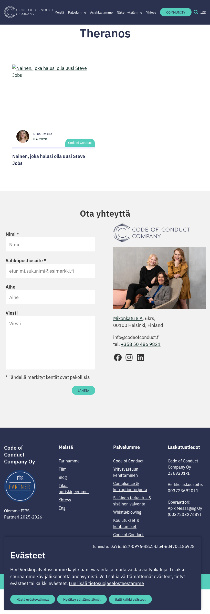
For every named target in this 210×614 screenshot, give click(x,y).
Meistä (59, 12)
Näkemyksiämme (129, 12)
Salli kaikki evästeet (130, 599)
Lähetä (83, 390)
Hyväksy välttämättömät (82, 599)
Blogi (63, 477)
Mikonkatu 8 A (128, 318)
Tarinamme (69, 460)
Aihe (10, 286)
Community (175, 12)
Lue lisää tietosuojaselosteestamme (106, 583)
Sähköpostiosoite (26, 260)
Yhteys (151, 12)
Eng (203, 11)
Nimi (12, 233)
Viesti (12, 312)
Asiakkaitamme (101, 12)
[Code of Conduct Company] (28, 12)
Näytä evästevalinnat (32, 599)
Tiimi (63, 469)
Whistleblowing (127, 512)
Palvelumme (77, 12)
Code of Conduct (80, 142)
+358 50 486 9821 (141, 344)
